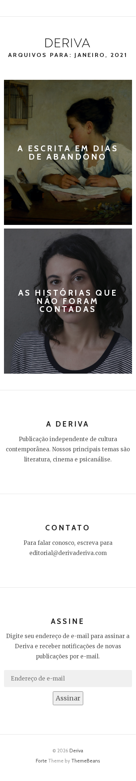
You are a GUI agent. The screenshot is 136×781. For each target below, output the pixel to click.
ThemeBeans (85, 761)
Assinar (68, 698)
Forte (41, 761)
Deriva (76, 750)
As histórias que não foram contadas (68, 301)
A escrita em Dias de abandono (68, 152)
